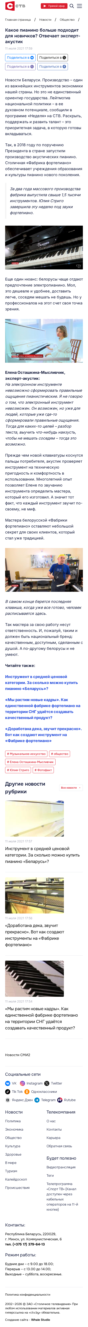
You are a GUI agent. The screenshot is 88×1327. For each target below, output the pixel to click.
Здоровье (13, 1154)
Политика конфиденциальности (27, 1294)
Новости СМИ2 (17, 1055)
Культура (12, 1146)
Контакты (54, 1129)
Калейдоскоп (16, 1179)
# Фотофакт (43, 770)
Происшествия (17, 1187)
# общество (59, 754)
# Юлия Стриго (18, 770)
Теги (50, 1175)
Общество (67, 20)
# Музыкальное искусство (26, 754)
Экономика (14, 1129)
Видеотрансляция (61, 1167)
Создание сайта (16, 1320)
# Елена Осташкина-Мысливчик (30, 762)
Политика (13, 1121)
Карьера (53, 1138)
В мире (10, 1162)
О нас (51, 1121)
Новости (45, 20)
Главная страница (18, 20)
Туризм (11, 1171)
